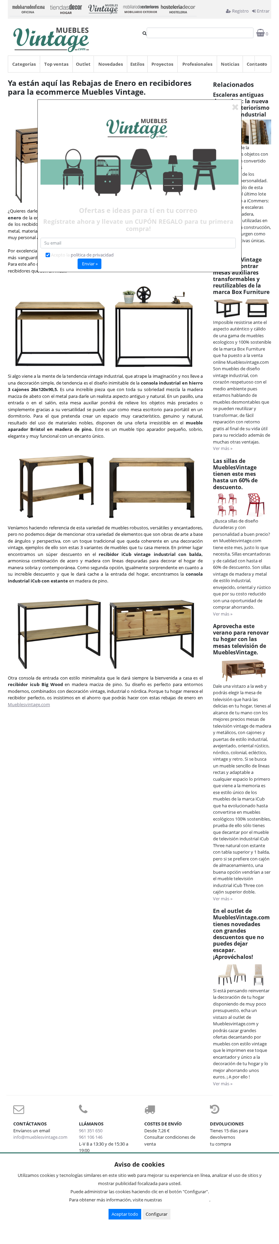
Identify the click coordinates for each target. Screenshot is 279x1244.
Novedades (110, 64)
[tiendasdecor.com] (65, 8)
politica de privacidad (92, 255)
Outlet (83, 64)
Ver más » (222, 448)
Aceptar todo (125, 1214)
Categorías (24, 64)
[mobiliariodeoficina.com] (28, 8)
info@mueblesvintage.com (40, 1137)
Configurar (156, 1214)
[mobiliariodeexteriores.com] (140, 8)
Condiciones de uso (187, 1200)
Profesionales (197, 64)
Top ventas (56, 64)
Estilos (137, 64)
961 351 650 (90, 1131)
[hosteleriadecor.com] (178, 8)
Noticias (230, 64)
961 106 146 (90, 1137)
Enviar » (90, 264)
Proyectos (162, 64)
